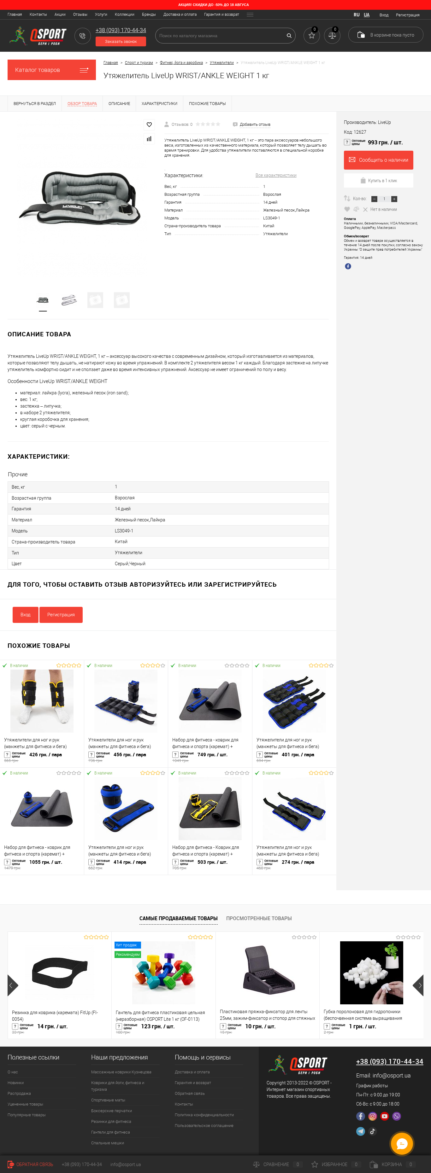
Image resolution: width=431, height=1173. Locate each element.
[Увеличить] (82, 198)
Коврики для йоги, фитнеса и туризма (117, 1086)
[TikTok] (372, 1131)
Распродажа (19, 1093)
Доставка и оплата (180, 14)
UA (366, 14)
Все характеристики (276, 175)
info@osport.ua (392, 1075)
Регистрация (408, 15)
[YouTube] (384, 1116)
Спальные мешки (107, 1143)
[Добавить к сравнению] (149, 138)
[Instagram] (372, 1116)
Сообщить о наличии (383, 160)
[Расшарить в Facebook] (349, 267)
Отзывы (80, 14)
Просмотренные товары (259, 918)
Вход (384, 15)
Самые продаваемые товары (178, 918)
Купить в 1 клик (382, 180)
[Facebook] (360, 1116)
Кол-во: (360, 198)
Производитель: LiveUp (367, 122)
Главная (15, 14)
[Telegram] (360, 1131)
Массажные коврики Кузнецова (121, 1072)
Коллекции (124, 14)
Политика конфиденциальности (204, 1114)
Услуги (101, 14)
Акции (60, 14)
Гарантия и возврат (221, 14)
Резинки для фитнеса (111, 1121)
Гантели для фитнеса (110, 1132)
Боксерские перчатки (111, 1110)
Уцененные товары (25, 1104)
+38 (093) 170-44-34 (82, 1164)
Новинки (16, 1082)
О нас (13, 1072)
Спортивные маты (108, 1100)
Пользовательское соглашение (204, 1125)
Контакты (38, 14)
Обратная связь (190, 1093)
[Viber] (396, 1116)
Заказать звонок (121, 41)
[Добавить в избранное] (149, 125)
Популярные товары (27, 1114)
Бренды (149, 14)
